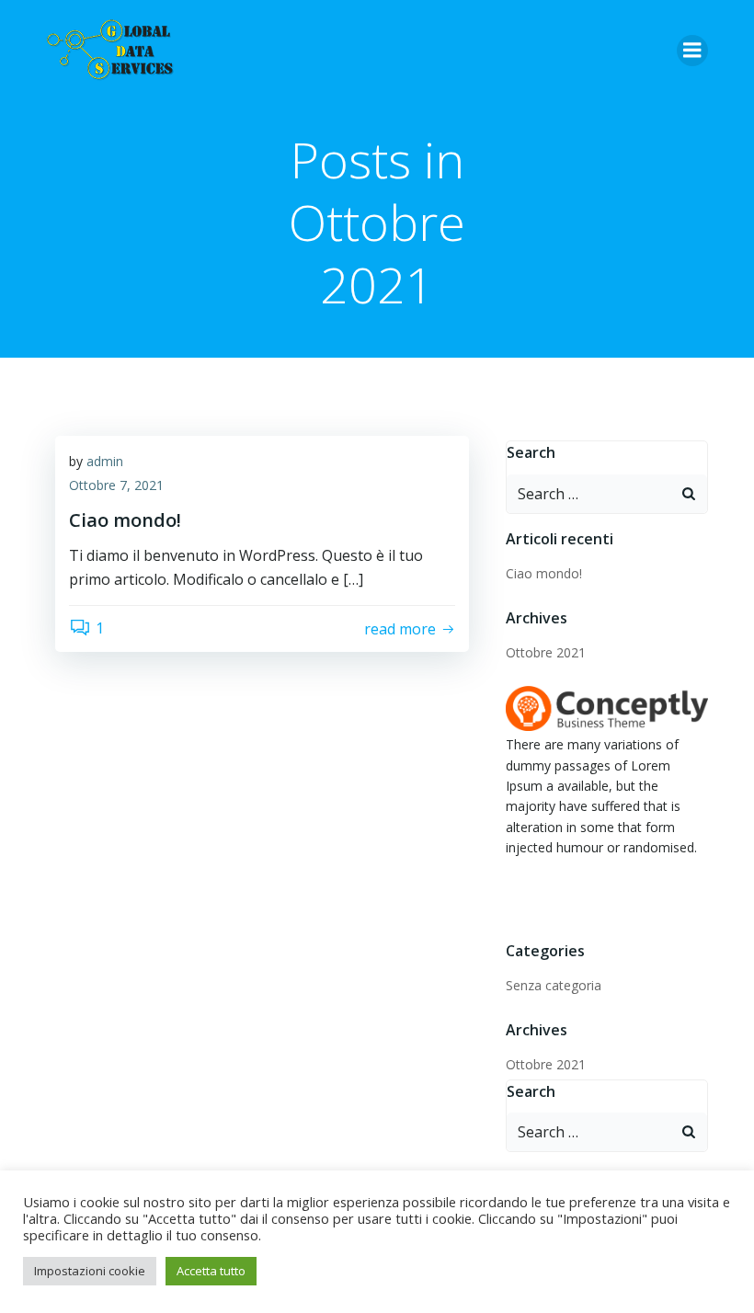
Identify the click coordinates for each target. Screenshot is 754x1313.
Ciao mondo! (544, 573)
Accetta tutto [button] (211, 1270)
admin (104, 461)
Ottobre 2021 (546, 652)
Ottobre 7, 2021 (116, 485)
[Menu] (692, 50)
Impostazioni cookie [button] (89, 1270)
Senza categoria (553, 985)
